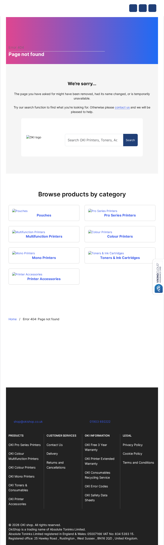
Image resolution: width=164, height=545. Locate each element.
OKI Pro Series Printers (25, 445)
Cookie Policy (132, 453)
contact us (122, 107)
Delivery (52, 453)
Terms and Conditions (138, 462)
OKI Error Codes (96, 486)
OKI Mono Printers (22, 476)
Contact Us (55, 445)
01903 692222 (100, 421)
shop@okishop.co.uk (28, 421)
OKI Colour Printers (22, 467)
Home (13, 319)
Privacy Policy (133, 445)
